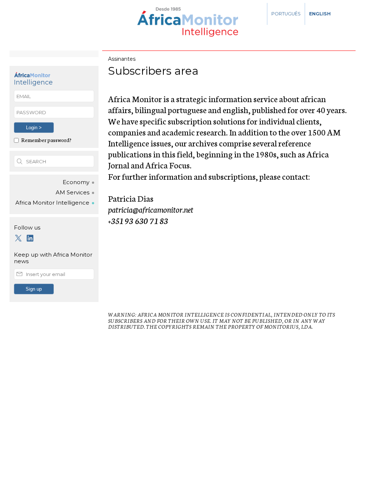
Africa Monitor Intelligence (52, 202)
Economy (76, 182)
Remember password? (46, 139)
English (320, 13)
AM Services (72, 192)
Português (286, 13)
